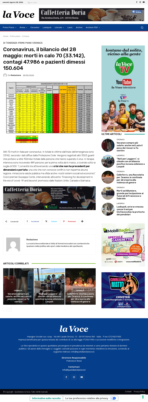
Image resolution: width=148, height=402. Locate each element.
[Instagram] (140, 2)
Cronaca (25, 36)
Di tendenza (10, 43)
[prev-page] (5, 309)
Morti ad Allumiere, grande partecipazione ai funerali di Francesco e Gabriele (130, 194)
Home (5, 36)
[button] (142, 27)
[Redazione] (5, 75)
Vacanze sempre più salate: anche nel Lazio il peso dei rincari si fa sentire (18, 298)
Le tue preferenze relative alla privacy (86, 398)
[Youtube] (143, 2)
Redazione (16, 75)
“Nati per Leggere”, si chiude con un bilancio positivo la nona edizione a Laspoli (49, 298)
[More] (82, 221)
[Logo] (18, 14)
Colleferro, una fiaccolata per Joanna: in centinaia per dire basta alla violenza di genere (80, 298)
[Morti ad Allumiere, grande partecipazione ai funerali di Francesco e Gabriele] (107, 193)
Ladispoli (49, 290)
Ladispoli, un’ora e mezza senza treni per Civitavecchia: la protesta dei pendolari (131, 210)
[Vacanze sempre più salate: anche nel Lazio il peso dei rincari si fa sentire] (18, 286)
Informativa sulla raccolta (46, 398)
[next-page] (9, 309)
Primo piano (15, 36)
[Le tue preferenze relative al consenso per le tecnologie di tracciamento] (143, 397)
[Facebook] (136, 2)
